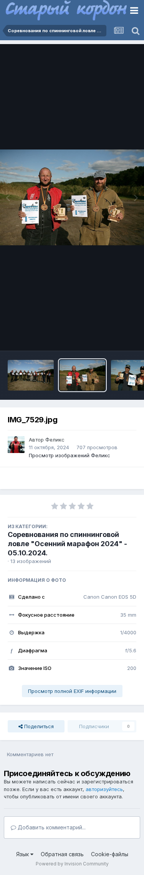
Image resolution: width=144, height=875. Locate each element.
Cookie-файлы (109, 854)
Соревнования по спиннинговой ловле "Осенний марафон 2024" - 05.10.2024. (67, 543)
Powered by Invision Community (72, 864)
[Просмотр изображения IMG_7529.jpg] (83, 375)
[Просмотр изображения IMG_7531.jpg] (31, 375)
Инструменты (110, 337)
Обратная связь (62, 854)
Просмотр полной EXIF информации (72, 691)
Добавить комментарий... (51, 827)
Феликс (55, 440)
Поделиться (38, 726)
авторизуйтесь (104, 789)
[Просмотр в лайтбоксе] (72, 197)
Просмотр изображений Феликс (69, 455)
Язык (23, 854)
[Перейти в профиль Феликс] (16, 444)
